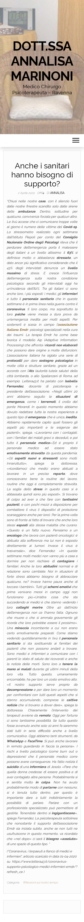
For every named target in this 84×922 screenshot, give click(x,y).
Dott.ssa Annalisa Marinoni (42, 61)
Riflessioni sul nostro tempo (40, 882)
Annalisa (57, 193)
